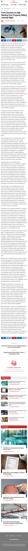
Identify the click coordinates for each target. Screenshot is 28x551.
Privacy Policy (19, 535)
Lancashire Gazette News (10, 20)
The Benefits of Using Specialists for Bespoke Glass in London (16, 382)
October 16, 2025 (20, 20)
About (7, 535)
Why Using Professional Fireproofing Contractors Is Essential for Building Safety (16, 404)
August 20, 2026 (23, 413)
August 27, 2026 (23, 391)
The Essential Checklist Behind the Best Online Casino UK (17, 411)
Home (2, 8)
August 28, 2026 (23, 384)
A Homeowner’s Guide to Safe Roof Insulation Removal (16, 418)
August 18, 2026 (23, 420)
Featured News (4, 4)
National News (22, 4)
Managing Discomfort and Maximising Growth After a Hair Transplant (17, 396)
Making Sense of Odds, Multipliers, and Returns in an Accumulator (17, 389)
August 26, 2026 (23, 398)
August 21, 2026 (23, 406)
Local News (13, 4)
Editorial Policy (12, 535)
